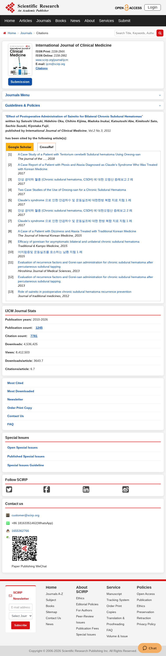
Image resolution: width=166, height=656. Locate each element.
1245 (39, 327)
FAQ (10, 424)
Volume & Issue (117, 636)
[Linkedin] (86, 489)
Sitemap (51, 612)
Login (152, 7)
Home (10, 21)
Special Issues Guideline (25, 465)
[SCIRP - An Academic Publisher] (32, 7)
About (90, 21)
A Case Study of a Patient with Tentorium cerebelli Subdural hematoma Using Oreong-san (79, 154)
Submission (20, 82)
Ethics (80, 598)
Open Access (146, 594)
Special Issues (86, 634)
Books (60, 21)
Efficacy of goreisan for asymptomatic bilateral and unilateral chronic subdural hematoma (78, 241)
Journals (43, 21)
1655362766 (20, 531)
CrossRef (46, 147)
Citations (42, 68)
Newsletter (15, 399)
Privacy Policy (146, 624)
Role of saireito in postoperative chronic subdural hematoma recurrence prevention (74, 291)
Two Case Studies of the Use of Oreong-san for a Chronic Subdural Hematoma (72, 189)
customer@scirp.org (25, 515)
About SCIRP (82, 589)
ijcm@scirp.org (55, 64)
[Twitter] (9, 489)
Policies (144, 587)
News (75, 21)
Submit (124, 21)
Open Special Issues (22, 447)
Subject (51, 600)
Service (113, 587)
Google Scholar (19, 147)
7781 (33, 336)
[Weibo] (125, 489)
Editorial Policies (87, 604)
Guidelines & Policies (22, 105)
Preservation (145, 612)
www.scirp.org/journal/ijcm (52, 60)
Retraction (144, 618)
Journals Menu (17, 95)
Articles (25, 21)
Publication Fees (87, 628)
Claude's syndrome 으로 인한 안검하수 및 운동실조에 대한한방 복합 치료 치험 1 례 (74, 200)
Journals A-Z (54, 594)
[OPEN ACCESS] (128, 7)
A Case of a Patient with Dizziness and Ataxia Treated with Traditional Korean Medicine (77, 231)
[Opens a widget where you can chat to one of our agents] (150, 648)
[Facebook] (46, 489)
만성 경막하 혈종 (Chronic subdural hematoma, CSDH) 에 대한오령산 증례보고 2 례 (75, 210)
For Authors (84, 610)
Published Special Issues (26, 456)
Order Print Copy (19, 407)
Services (106, 21)
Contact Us (15, 416)
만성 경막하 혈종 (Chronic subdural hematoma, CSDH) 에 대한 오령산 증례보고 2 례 (75, 179)
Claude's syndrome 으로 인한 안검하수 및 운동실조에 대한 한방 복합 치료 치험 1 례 (75, 221)
